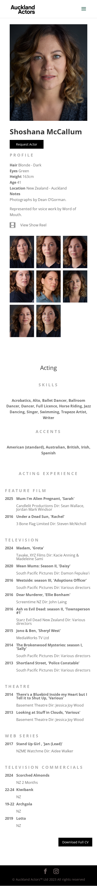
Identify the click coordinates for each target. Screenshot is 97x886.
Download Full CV (75, 842)
